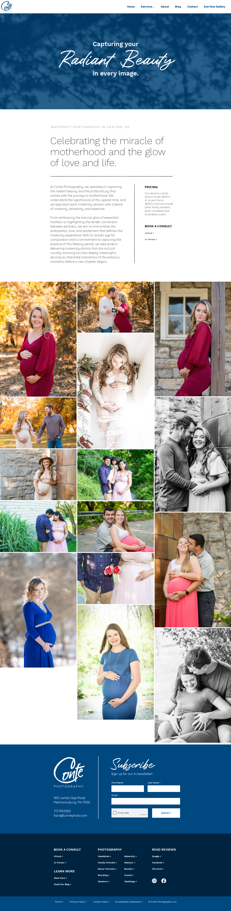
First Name (117, 783)
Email (114, 795)
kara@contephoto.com (70, 815)
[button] (147, 6)
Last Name (153, 783)
